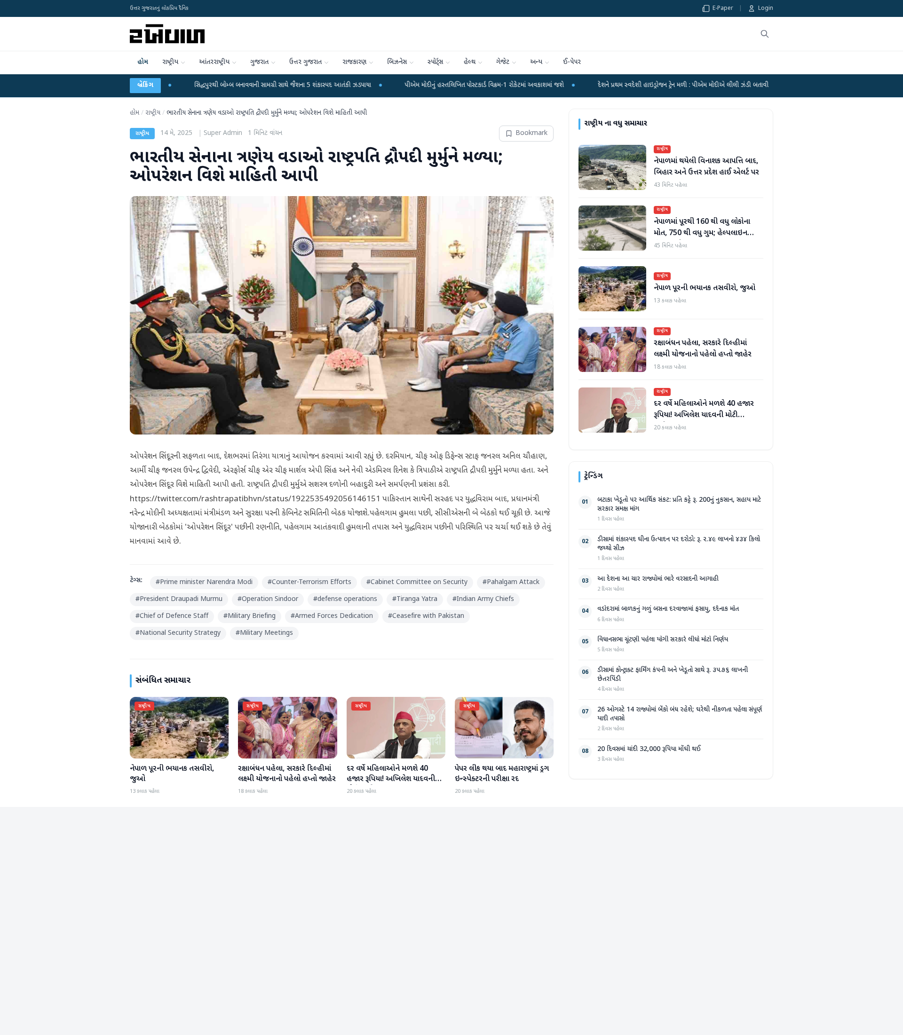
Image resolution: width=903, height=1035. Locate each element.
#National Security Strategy (178, 633)
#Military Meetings (264, 633)
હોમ (142, 62)
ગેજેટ (502, 62)
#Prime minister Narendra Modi (204, 582)
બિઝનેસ (397, 62)
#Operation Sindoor (268, 599)
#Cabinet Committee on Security (416, 582)
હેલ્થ (469, 62)
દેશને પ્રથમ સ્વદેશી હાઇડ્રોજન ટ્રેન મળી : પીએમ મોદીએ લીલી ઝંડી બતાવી (602, 85)
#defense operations (345, 599)
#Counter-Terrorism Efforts (309, 582)
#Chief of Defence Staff (171, 616)
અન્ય (536, 62)
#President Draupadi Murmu (178, 599)
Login (765, 8)
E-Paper (723, 8)
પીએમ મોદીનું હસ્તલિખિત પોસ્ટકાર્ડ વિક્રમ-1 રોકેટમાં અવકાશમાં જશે (403, 85)
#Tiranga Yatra (414, 599)
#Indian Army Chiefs (483, 599)
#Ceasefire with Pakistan (426, 616)
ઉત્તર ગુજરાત (305, 62)
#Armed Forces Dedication (332, 616)
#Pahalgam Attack (511, 582)
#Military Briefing (249, 616)
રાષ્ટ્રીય (170, 62)
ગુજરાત (259, 62)
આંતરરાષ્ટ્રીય (214, 62)
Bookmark (531, 133)
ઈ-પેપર (572, 62)
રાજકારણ (354, 62)
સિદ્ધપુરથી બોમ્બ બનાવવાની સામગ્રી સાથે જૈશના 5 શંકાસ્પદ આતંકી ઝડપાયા (202, 85)
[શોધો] (764, 33)
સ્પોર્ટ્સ (435, 62)
